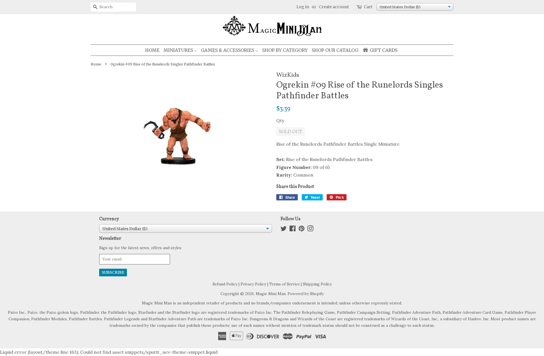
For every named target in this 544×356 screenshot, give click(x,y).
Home (96, 64)
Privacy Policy (253, 284)
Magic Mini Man (271, 293)
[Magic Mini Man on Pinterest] (301, 229)
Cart (368, 6)
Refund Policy (224, 284)
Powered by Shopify (306, 293)
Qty (280, 120)
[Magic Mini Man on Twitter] (283, 229)
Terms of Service (284, 284)
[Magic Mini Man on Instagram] (310, 229)
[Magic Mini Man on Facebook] (292, 229)
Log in (302, 6)
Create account (334, 6)
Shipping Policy (317, 284)
